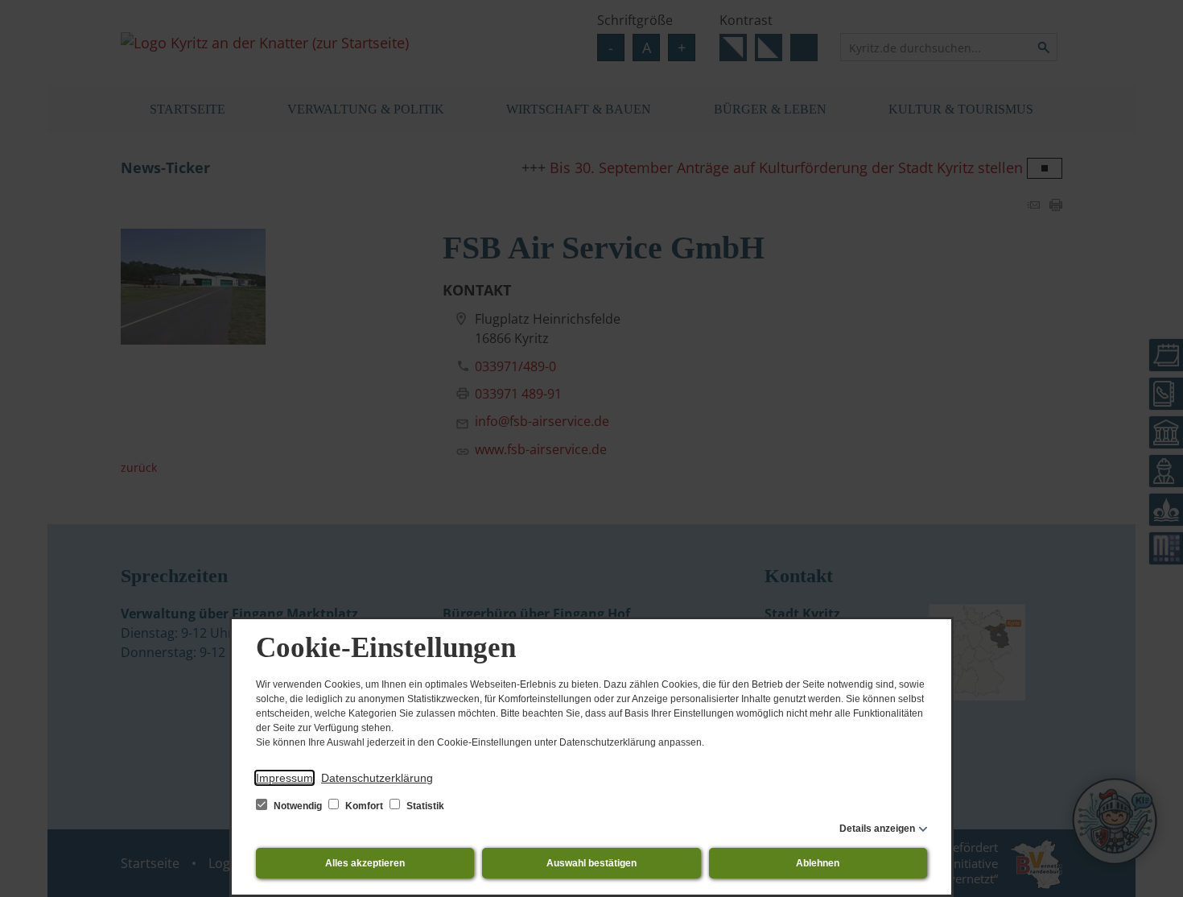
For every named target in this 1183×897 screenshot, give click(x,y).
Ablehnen (817, 863)
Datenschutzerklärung (377, 777)
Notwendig (297, 806)
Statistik (424, 806)
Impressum (284, 777)
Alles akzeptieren (365, 863)
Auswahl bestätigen (591, 863)
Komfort (364, 806)
